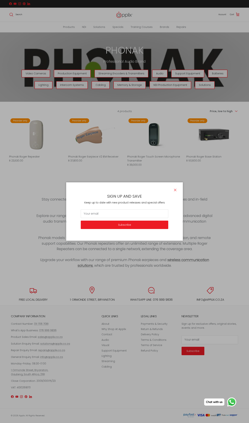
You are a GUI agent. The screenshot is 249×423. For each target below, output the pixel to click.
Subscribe (124, 225)
